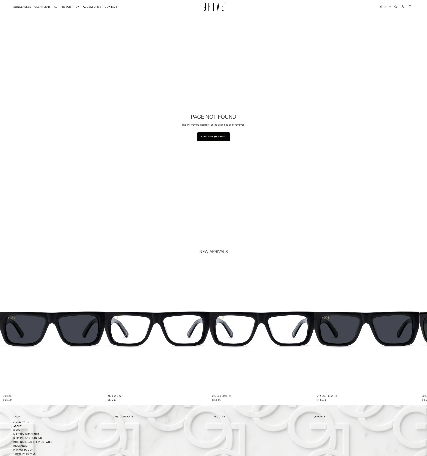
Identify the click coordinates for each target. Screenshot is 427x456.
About (17, 426)
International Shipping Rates (32, 441)
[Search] (395, 6)
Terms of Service (24, 453)
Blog (16, 430)
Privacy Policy (23, 449)
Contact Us (21, 422)
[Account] (402, 6)
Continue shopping (213, 136)
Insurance (20, 445)
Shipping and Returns (27, 438)
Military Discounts (26, 434)
